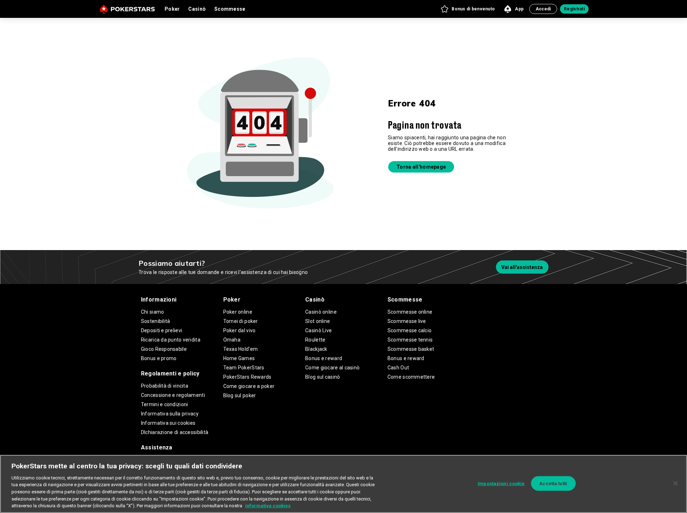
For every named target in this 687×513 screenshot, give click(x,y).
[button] (467, 9)
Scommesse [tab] (229, 9)
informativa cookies (268, 505)
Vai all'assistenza (522, 267)
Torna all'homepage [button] (421, 167)
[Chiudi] (675, 483)
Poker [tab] (172, 9)
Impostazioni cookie (501, 483)
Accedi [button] (543, 8)
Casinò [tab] (197, 9)
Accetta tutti (553, 483)
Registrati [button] (574, 8)
